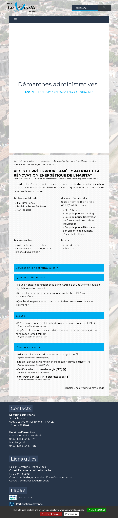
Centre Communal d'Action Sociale (29, 480)
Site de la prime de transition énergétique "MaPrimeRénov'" (53, 362)
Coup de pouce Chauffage (80, 213)
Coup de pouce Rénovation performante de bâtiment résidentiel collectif (79, 231)
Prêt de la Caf (72, 245)
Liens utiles (23, 459)
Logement (44, 161)
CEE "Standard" (73, 210)
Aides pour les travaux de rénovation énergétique (48, 354)
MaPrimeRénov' (26, 203)
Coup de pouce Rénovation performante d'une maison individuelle (79, 220)
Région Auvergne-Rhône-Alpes (27, 467)
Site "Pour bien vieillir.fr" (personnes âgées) (43, 376)
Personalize (71, 514)
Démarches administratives (74, 92)
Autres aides (24, 209)
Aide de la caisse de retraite (32, 245)
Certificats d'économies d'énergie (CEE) (41, 369)
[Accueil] (21, 7)
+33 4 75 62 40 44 (19, 425)
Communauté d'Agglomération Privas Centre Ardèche (40, 477)
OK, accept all (97, 510)
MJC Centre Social (19, 473)
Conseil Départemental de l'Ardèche (30, 470)
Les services (45, 92)
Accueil (30, 92)
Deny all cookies (52, 514)
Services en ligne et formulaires (36, 267)
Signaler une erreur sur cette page (84, 388)
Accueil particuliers (25, 161)
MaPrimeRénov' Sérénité (31, 206)
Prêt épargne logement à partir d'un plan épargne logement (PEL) (56, 323)
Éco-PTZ (70, 248)
